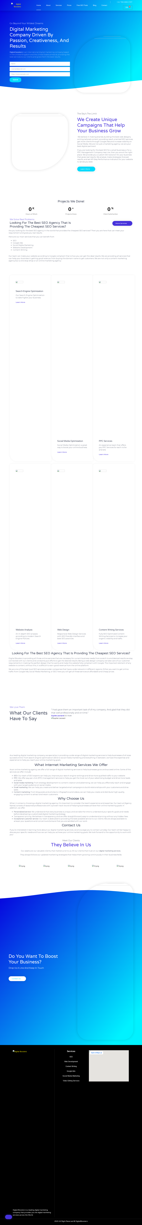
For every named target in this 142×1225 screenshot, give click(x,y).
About (48, 5)
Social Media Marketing (71, 1076)
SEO (71, 1057)
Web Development (71, 1062)
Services (59, 5)
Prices (69, 5)
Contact (104, 5)
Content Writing (71, 1066)
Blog (94, 5)
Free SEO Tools (82, 5)
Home (38, 5)
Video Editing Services (71, 1081)
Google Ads (71, 1071)
